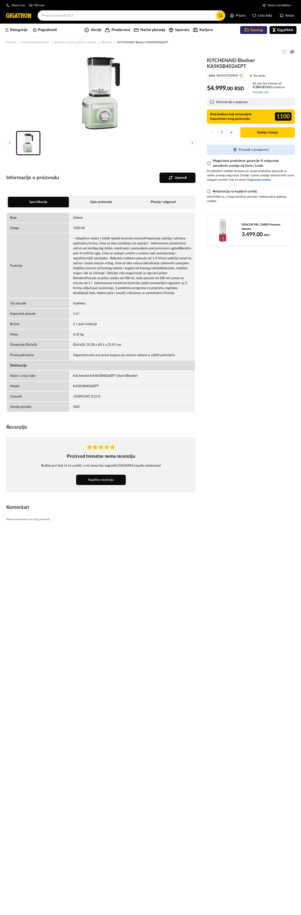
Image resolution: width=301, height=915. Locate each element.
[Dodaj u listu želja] (284, 51)
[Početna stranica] (18, 15)
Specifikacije (38, 202)
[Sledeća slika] (192, 143)
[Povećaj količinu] (231, 132)
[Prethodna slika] (9, 143)
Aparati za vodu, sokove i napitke (75, 42)
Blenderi (107, 42)
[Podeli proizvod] (292, 51)
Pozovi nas (18, 5)
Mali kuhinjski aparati (35, 42)
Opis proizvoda (101, 202)
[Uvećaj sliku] (101, 93)
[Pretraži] (220, 15)
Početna (11, 42)
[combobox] (131, 15)
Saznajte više (261, 92)
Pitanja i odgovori (163, 202)
